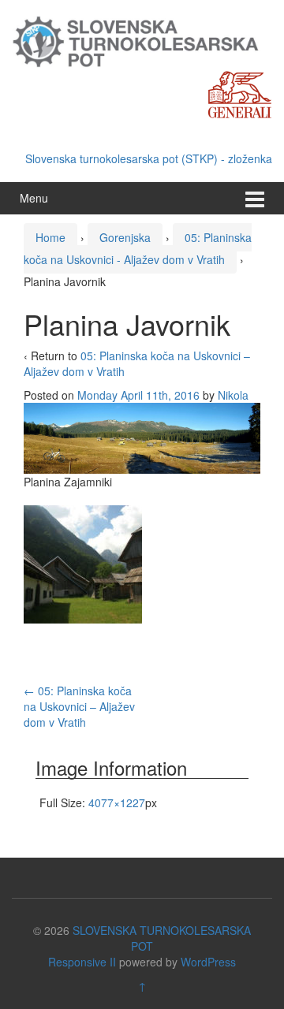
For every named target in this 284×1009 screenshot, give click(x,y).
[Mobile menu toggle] (254, 198)
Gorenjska (125, 237)
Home (50, 237)
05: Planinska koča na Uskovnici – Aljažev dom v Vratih (79, 706)
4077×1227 (116, 802)
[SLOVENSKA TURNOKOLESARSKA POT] (142, 40)
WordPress (208, 962)
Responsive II (82, 962)
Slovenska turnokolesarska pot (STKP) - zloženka (148, 158)
